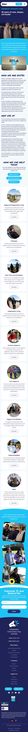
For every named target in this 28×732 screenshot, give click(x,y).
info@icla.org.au (15, 641)
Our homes (14, 670)
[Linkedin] (19, 693)
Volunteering (14, 681)
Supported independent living (14, 648)
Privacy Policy (17, 728)
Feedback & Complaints (14, 730)
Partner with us (14, 679)
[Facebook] (9, 693)
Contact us (14, 668)
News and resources (14, 666)
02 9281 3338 (16, 638)
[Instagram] (12, 693)
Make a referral (14, 683)
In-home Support (14, 657)
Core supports (14, 654)
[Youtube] (16, 693)
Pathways (14, 650)
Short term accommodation (14, 652)
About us (14, 663)
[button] (25, 4)
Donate (14, 677)
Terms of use (10, 728)
